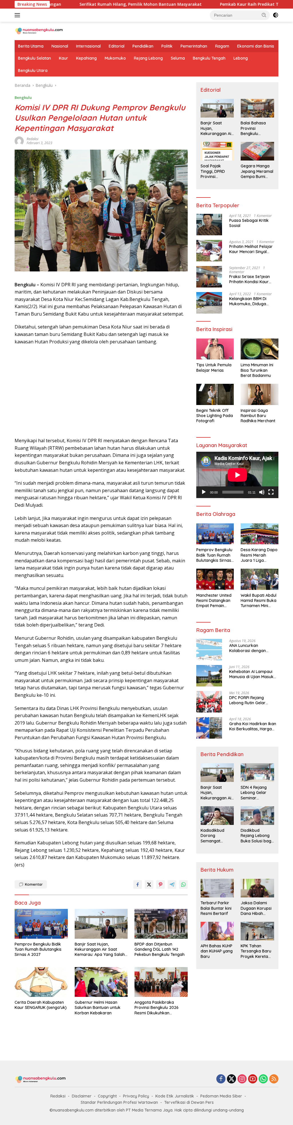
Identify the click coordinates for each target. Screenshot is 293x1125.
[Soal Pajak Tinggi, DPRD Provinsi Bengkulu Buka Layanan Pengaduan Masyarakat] (217, 151)
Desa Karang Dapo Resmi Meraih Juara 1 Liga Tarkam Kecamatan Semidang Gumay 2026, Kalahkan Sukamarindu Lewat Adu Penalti (259, 555)
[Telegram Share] (172, 884)
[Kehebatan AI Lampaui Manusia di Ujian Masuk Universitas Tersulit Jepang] (209, 675)
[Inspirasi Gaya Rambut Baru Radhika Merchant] (259, 394)
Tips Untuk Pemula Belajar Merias (213, 367)
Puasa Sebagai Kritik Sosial (249, 223)
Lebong (240, 58)
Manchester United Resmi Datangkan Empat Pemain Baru (213, 601)
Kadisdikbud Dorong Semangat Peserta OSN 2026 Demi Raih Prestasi (215, 836)
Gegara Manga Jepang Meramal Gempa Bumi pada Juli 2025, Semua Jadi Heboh (257, 171)
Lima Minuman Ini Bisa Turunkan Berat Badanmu (257, 370)
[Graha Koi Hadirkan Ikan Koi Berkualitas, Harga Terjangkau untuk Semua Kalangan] (209, 728)
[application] (237, 475)
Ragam (222, 46)
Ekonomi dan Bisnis (255, 46)
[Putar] (204, 492)
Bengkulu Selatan (34, 58)
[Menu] (18, 15)
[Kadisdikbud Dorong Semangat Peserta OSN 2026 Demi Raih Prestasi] (217, 815)
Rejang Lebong (148, 58)
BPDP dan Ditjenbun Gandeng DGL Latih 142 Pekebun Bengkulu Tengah (159, 949)
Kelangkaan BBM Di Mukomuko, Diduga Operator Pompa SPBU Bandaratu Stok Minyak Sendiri (251, 301)
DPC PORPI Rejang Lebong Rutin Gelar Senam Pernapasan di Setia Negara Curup (250, 700)
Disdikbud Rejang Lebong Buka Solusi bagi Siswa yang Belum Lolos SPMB (256, 836)
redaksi (32, 138)
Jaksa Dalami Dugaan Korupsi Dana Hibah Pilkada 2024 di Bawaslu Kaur (256, 908)
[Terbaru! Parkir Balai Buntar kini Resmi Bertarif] (217, 888)
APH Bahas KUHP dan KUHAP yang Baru (217, 951)
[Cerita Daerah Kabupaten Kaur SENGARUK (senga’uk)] (41, 982)
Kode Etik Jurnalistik (174, 1096)
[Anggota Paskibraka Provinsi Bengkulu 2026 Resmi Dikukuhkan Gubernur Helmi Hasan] (161, 982)
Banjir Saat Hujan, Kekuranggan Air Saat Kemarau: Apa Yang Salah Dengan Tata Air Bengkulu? (101, 949)
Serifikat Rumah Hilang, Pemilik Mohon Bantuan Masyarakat (100, 4)
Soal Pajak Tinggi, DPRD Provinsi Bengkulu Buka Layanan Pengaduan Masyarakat (215, 171)
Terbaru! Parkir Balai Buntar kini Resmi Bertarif (216, 908)
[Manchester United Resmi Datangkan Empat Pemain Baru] (215, 579)
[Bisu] (262, 492)
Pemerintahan (194, 46)
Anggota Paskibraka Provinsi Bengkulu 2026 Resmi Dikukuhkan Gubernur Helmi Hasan (156, 1008)
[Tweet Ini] (149, 884)
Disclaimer (82, 1096)
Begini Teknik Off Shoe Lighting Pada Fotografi (214, 415)
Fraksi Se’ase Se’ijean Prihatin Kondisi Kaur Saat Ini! (249, 279)
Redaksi (58, 1096)
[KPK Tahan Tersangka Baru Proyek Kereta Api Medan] (257, 931)
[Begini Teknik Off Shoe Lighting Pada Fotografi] (215, 394)
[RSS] (273, 1079)
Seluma (178, 58)
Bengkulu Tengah (209, 58)
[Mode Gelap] (275, 15)
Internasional (88, 46)
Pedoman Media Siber (221, 1096)
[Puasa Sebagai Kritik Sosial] (209, 224)
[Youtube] (252, 1079)
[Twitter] (231, 1079)
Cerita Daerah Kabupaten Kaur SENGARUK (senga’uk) (41, 1005)
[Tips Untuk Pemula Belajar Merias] (215, 349)
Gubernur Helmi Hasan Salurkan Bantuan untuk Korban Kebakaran (97, 1007)
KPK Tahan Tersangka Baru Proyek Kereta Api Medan (256, 951)
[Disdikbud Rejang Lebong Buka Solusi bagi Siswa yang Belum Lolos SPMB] (257, 815)
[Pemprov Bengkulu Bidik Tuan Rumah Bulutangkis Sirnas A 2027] (41, 924)
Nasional (60, 46)
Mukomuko (115, 58)
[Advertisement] (101, 391)
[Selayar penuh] (271, 492)
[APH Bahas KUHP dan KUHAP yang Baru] (217, 931)
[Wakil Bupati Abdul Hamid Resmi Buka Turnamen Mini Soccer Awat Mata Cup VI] (259, 579)
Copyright (107, 1096)
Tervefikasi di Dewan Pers (189, 1102)
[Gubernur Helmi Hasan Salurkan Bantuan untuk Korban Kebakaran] (101, 982)
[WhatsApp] (263, 1079)
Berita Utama (30, 46)
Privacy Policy (136, 1096)
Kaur (63, 58)
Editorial (116, 46)
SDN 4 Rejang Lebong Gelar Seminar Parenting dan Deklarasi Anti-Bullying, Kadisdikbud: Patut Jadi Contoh (255, 793)
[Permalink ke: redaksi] (19, 140)
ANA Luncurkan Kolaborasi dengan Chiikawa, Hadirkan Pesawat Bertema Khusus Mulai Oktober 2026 (253, 648)
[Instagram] (242, 1079)
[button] (264, 14)
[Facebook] (220, 1079)
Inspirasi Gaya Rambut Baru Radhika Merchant (258, 415)
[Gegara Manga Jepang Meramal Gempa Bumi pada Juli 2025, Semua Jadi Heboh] (257, 151)
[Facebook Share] (137, 884)
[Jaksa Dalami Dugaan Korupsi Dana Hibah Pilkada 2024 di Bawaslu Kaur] (257, 888)
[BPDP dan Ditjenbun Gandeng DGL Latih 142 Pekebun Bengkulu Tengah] (161, 924)
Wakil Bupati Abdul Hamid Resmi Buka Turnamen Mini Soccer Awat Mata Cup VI (258, 601)
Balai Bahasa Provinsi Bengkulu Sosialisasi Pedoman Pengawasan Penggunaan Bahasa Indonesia (253, 128)
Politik (167, 46)
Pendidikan (142, 46)
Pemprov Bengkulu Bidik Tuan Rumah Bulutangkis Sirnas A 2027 (38, 949)
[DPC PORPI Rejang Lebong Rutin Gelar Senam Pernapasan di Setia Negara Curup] (209, 702)
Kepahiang (86, 58)
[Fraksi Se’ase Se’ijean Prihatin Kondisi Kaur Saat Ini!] (209, 276)
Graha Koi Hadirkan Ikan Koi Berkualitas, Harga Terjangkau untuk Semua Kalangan (253, 726)
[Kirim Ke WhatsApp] (183, 884)
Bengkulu (23, 97)
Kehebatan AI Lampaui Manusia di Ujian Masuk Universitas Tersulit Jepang (251, 674)
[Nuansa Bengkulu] (39, 30)
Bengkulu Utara (32, 70)
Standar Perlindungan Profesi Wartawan (119, 1102)
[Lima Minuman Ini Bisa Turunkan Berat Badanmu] (259, 349)
